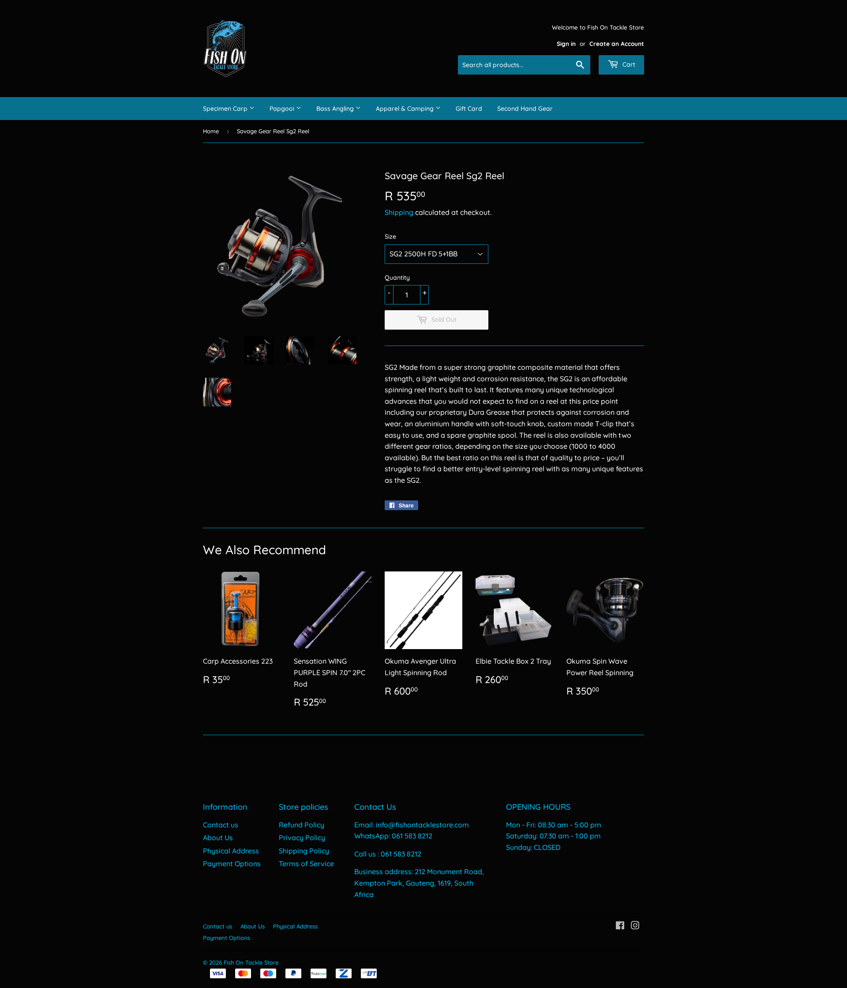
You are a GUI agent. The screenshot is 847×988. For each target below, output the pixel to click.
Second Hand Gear (525, 109)
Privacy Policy (302, 837)
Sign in (566, 43)
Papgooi (283, 109)
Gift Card (469, 109)
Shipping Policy (304, 850)
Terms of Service (306, 863)
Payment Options (232, 863)
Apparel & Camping (405, 109)
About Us (218, 837)
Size (390, 236)
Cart (628, 64)
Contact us (220, 824)
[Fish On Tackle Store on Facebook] (620, 926)
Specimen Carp (226, 109)
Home (211, 131)
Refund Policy (301, 824)
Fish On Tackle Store (251, 962)
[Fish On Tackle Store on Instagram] (635, 926)
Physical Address (231, 850)
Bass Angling (336, 109)
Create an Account (616, 43)
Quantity (397, 278)
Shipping (399, 212)
